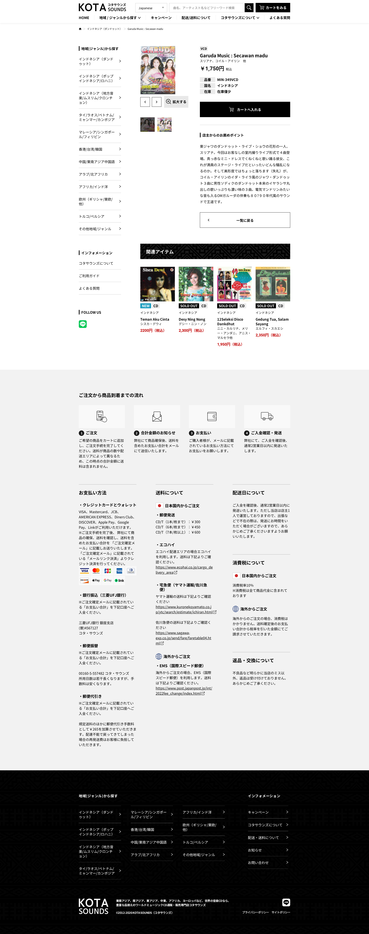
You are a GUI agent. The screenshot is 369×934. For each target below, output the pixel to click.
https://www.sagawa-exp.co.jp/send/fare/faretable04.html (183, 637)
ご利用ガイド (89, 275)
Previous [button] (145, 102)
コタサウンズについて (96, 263)
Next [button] (156, 102)
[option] (164, 70)
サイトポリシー (281, 912)
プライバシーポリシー (255, 912)
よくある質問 (89, 288)
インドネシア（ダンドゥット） (104, 29)
